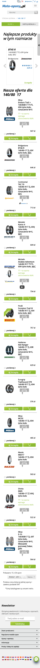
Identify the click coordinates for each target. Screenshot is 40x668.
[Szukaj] (36, 12)
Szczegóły (28, 82)
